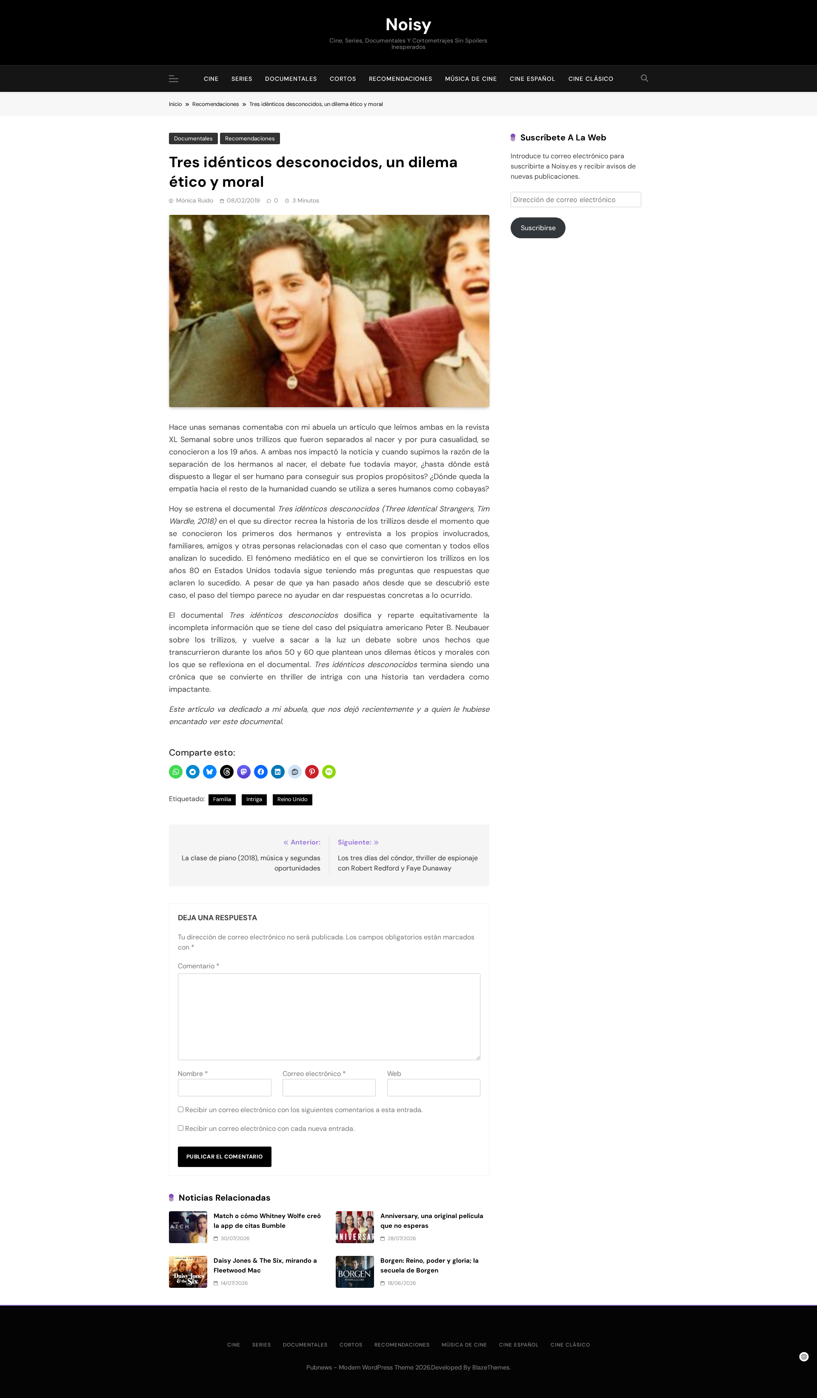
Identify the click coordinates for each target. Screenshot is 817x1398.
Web (394, 1073)
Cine (211, 79)
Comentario (199, 965)
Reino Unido (292, 799)
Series (241, 79)
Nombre (193, 1073)
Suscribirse (538, 227)
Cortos (343, 79)
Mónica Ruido (194, 200)
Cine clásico (591, 79)
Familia (222, 799)
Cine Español (533, 79)
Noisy (408, 24)
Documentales (291, 79)
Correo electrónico (314, 1073)
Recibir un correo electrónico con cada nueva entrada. (269, 1128)
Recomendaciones (400, 79)
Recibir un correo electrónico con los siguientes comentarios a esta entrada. (304, 1109)
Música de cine (471, 79)
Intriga (254, 799)
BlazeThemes (490, 1367)
